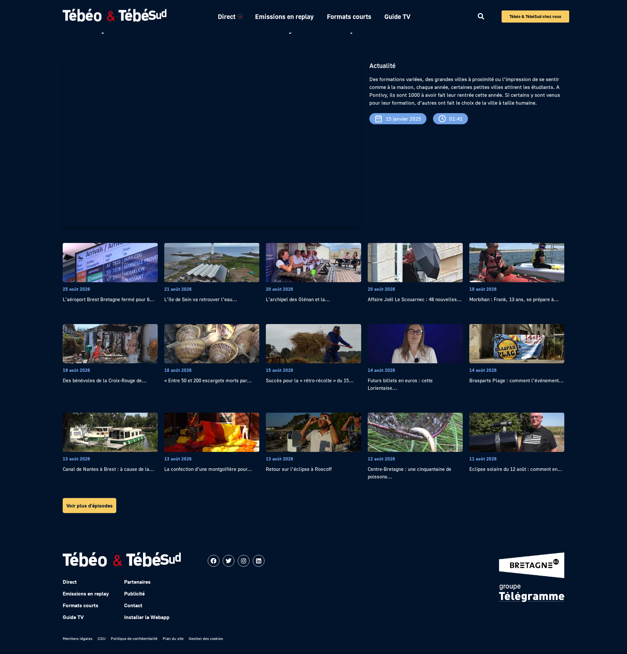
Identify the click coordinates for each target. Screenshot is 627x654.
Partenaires (137, 581)
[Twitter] (228, 561)
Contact (133, 605)
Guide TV (397, 16)
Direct (226, 16)
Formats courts (349, 16)
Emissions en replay (284, 16)
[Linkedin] (259, 561)
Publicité (134, 593)
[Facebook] (213, 561)
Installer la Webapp (146, 617)
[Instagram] (243, 561)
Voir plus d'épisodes (89, 505)
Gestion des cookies (206, 638)
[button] (481, 16)
